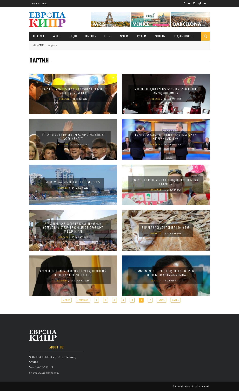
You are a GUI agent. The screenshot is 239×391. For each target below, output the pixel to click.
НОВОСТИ (38, 36)
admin (188, 386)
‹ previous (83, 300)
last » (175, 300)
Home (40, 45)
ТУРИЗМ (141, 36)
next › (162, 300)
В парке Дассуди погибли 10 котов (166, 228)
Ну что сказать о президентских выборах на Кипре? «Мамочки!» (165, 137)
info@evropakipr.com (46, 373)
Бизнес (57, 36)
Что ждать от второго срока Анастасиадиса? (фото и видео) (73, 137)
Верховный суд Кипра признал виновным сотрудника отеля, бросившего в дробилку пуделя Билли (73, 227)
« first (66, 300)
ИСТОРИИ (160, 36)
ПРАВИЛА (90, 36)
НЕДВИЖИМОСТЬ (183, 36)
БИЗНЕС (155, 280)
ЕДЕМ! (107, 36)
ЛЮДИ (73, 36)
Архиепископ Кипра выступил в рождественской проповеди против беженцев (73, 273)
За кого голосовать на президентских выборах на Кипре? (165, 182)
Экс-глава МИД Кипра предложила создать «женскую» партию (73, 91)
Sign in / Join (39, 3)
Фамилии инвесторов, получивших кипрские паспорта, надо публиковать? (166, 273)
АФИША (124, 36)
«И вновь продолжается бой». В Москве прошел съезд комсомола (165, 91)
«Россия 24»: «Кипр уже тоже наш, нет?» (73, 182)
